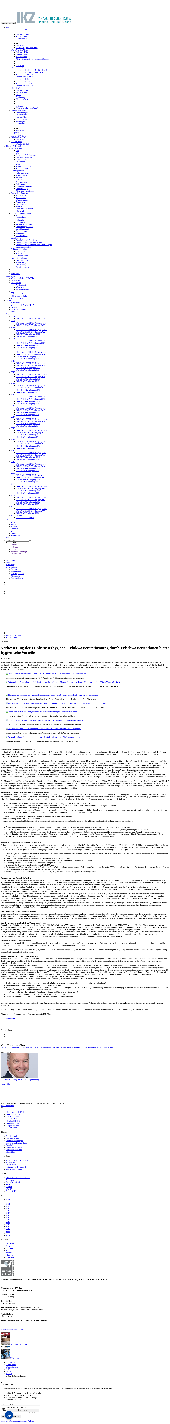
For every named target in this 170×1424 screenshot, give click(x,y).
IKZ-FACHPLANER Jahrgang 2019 (30, 365)
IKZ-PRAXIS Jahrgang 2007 (27, 504)
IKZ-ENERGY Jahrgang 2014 (28, 424)
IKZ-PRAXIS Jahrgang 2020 (27, 359)
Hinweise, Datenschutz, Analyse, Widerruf (17, 1421)
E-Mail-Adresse (7, 1404)
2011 (13, 450)
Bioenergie (20, 121)
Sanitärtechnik (21, 36)
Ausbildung (20, 97)
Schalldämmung (22, 229)
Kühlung (19, 215)
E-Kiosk (14, 307)
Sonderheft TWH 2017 (25, 74)
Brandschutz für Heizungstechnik (29, 242)
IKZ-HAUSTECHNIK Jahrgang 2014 (31, 419)
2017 (13, 383)
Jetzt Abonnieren (7, 1106)
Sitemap (9, 1374)
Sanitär (13, 545)
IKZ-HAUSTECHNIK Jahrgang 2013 (31, 430)
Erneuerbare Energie (19, 551)
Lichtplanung (21, 265)
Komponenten (21, 231)
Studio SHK (11, 1191)
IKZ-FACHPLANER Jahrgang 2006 (30, 511)
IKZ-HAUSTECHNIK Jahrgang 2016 (31, 397)
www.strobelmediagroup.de (12, 1329)
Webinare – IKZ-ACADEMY (23, 305)
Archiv (8, 314)
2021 (13, 339)
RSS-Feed (10, 1244)
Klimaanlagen (21, 222)
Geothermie (20, 124)
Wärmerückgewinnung (25, 227)
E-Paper (14, 526)
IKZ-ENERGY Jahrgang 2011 (28, 457)
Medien (9, 27)
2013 (13, 428)
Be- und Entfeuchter (24, 224)
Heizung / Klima (22, 52)
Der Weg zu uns (17, 574)
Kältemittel (20, 220)
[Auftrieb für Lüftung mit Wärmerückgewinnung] (85, 1065)
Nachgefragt (21, 285)
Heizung (14, 547)
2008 (13, 484)
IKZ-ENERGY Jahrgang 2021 (28, 345)
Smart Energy (21, 115)
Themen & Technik (13, 146)
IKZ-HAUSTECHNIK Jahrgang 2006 (31, 509)
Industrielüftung (22, 236)
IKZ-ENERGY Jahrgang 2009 (28, 479)
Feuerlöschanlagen (23, 247)
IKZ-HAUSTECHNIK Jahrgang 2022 (31, 330)
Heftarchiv (20, 45)
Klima (13, 549)
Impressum (10, 1362)
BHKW (19, 206)
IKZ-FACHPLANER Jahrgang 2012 (30, 444)
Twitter (9, 1250)
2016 (13, 394)
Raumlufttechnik (22, 218)
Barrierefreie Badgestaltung (26, 157)
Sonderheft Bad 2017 (24, 77)
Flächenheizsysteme (24, 186)
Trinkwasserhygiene (24, 166)
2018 (13, 372)
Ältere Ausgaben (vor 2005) (27, 48)
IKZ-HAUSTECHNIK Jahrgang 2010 (31, 464)
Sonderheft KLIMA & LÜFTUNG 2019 (32, 70)
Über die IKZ (11, 567)
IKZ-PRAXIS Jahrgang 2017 (27, 392)
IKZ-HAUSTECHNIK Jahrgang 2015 (31, 408)
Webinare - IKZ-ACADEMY (22, 278)
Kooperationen (17, 578)
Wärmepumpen (22, 113)
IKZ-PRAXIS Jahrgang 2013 (27, 437)
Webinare (14, 531)
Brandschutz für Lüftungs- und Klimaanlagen (34, 245)
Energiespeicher (22, 204)
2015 (13, 406)
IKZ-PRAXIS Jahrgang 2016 (27, 403)
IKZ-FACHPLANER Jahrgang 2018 (30, 377)
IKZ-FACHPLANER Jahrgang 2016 (30, 399)
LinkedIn (9, 1255)
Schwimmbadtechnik (24, 168)
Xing (8, 1246)
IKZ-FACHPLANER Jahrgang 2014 (30, 421)
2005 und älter (16, 515)
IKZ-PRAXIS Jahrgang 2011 (27, 459)
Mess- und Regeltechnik (25, 191)
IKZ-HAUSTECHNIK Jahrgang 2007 (31, 497)
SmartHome (20, 251)
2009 (13, 473)
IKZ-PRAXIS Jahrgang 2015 (27, 415)
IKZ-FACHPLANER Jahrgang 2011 (30, 455)
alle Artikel (15, 274)
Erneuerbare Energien (19, 193)
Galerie (9, 1187)
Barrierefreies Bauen (19, 258)
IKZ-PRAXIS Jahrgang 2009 (27, 482)
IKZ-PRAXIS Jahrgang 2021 (27, 347)
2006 (13, 506)
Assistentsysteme (22, 267)
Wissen (14, 522)
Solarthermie (21, 198)
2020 (13, 350)
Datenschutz (11, 1365)
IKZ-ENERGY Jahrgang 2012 (28, 446)
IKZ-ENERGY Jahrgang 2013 (28, 435)
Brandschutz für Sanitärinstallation (29, 240)
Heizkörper (20, 184)
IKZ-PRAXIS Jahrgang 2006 (27, 513)
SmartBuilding (21, 253)
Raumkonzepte (22, 262)
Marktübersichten (23, 289)
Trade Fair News (17, 298)
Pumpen (19, 180)
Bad (17, 151)
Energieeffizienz (22, 117)
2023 (13, 321)
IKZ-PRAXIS (16, 88)
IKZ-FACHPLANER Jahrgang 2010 (30, 466)
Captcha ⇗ (34, 1412)
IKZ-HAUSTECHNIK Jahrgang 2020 (31, 352)
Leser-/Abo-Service (18, 309)
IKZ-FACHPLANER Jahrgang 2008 (30, 488)
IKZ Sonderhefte (17, 68)
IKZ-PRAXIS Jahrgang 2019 (27, 370)
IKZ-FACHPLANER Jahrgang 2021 (30, 343)
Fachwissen (10, 276)
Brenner (19, 177)
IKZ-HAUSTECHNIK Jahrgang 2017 (31, 385)
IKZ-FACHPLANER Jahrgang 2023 (30, 325)
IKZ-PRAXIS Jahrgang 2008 (27, 493)
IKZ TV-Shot (16, 142)
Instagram (10, 1257)
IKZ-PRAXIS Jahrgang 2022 (27, 336)
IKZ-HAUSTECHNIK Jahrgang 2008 (31, 486)
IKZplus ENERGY (18, 110)
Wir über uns (16, 571)
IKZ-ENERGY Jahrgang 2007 (28, 502)
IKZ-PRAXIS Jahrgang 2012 (27, 448)
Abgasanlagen (21, 182)
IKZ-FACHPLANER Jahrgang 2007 (30, 500)
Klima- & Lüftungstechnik (21, 213)
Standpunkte (21, 32)
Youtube (9, 1253)
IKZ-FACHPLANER (19, 50)
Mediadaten (10, 560)
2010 (13, 462)
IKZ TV (9, 1189)
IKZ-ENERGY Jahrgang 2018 (28, 379)
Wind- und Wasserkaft (24, 209)
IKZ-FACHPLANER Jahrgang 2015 (30, 410)
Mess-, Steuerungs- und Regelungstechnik (32, 59)
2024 (13, 316)
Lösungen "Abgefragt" (25, 99)
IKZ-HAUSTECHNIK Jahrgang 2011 (31, 453)
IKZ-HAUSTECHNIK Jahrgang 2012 (31, 441)
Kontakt (14, 569)
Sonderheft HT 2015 (24, 81)
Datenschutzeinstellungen (16, 1376)
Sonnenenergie (22, 119)
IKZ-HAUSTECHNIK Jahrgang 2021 (31, 341)
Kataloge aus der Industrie (21, 294)
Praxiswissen (16, 283)
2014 (13, 417)
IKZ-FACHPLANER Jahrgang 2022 (30, 332)
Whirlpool (20, 164)
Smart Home (16, 554)
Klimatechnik (21, 39)
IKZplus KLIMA (18, 133)
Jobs (7, 538)
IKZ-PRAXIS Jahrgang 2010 (27, 471)
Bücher (14, 533)
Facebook (10, 1248)
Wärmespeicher (22, 175)
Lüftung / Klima (22, 54)
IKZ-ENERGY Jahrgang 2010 (28, 468)
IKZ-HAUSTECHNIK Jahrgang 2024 (31, 318)
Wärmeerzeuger (22, 189)
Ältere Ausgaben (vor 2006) (27, 108)
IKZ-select (10, 520)
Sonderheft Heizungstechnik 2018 (29, 72)
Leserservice (11, 300)
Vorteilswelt (15, 535)
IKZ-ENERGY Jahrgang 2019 (28, 368)
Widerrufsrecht (12, 1367)
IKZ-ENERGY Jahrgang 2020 (28, 356)
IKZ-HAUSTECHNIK (20, 30)
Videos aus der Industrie (20, 296)
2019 (13, 361)
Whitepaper (20, 287)
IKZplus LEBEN (23, 144)
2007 (13, 495)
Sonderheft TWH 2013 (25, 86)
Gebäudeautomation (19, 249)
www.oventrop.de (8, 1018)
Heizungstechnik (22, 34)
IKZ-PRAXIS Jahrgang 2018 (27, 381)
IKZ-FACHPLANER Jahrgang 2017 (30, 388)
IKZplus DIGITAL (18, 137)
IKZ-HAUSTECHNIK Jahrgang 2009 (31, 475)
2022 (13, 327)
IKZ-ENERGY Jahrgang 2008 (28, 491)
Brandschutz (16, 238)
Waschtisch (20, 162)
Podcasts (14, 529)
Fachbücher (15, 280)
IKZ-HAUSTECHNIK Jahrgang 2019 (31, 363)
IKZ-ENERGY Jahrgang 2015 (28, 412)
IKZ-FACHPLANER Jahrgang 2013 (30, 432)
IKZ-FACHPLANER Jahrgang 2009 (30, 477)
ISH (12, 292)
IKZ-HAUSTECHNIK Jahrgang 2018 (31, 374)
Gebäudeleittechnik (23, 256)
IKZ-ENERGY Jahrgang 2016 (28, 401)
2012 (13, 439)
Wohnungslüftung (23, 233)
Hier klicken (23, 1410)
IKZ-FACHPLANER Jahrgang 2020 (30, 354)
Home (8, 558)
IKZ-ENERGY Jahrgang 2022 (28, 334)
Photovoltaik (21, 195)
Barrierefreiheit (22, 260)
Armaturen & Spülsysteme (26, 155)
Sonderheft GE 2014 (24, 83)
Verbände (14, 312)
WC (17, 153)
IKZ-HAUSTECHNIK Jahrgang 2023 (31, 323)
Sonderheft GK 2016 (24, 79)
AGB (8, 1369)
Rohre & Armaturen (24, 173)
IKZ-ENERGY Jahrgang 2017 (28, 390)
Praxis (18, 95)
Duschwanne (21, 159)
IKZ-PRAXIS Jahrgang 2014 (27, 426)
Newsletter (15, 303)
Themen (14, 524)
